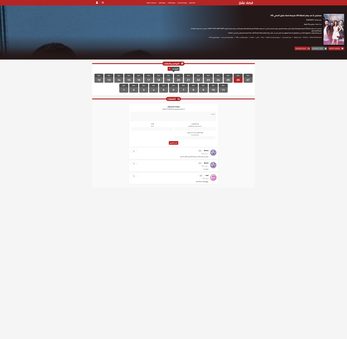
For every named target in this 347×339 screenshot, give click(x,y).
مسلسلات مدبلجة (151, 2)
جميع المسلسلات (182, 2)
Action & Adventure (315, 37)
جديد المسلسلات (286, 37)
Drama (305, 37)
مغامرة (252, 37)
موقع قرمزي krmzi (214, 37)
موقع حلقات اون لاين (227, 37)
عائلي (257, 37)
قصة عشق (192, 2)
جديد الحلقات (297, 37)
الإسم (152, 124)
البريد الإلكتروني (195, 124)
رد (133, 151)
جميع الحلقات (171, 2)
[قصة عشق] (246, 2)
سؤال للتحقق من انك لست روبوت (195, 132)
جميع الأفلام (161, 2)
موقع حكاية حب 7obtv (241, 37)
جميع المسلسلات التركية (273, 37)
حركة (262, 37)
